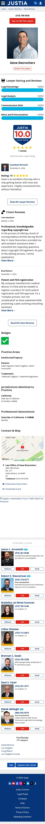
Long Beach (6, 751)
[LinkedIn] (9, 783)
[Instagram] (20, 783)
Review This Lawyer (22, 68)
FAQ (11, 765)
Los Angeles (7, 748)
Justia (3, 9)
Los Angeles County (10, 754)
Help (22, 803)
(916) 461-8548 (22, 553)
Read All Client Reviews (22, 323)
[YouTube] (13, 783)
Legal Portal (22, 794)
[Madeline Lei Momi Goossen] (7, 611)
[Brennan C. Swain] (7, 664)
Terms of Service (22, 808)
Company (22, 799)
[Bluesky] (27, 783)
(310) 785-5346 (22, 606)
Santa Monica (29, 9)
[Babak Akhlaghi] (7, 717)
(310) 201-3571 (22, 686)
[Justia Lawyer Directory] (35, 783)
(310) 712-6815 (22, 632)
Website (7, 569)
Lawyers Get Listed (26, 765)
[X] (31, 783)
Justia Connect (22, 790)
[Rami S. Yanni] (7, 690)
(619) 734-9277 (22, 579)
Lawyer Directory (15, 9)
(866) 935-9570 (22, 712)
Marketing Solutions (22, 817)
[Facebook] (17, 783)
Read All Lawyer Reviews (22, 202)
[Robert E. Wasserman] (7, 584)
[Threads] (24, 783)
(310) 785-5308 (22, 659)
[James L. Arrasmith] (7, 557)
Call (22, 569)
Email (37, 569)
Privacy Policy (22, 812)
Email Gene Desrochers (16, 484)
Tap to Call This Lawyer (22, 21)
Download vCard (13, 489)
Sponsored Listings (22, 543)
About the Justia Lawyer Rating (22, 156)
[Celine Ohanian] (7, 637)
